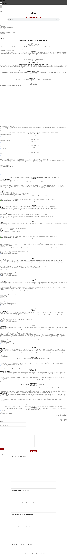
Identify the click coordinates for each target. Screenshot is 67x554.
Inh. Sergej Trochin (30, 17)
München (26, 47)
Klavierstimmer (15, 47)
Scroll (3, 0)
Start (1, 1)
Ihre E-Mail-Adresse (4, 425)
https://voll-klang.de (63, 420)
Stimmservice (5, 1)
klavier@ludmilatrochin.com (33, 133)
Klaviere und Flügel (12, 1)
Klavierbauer (26, 46)
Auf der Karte (33, 451)
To (1, 0)
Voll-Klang (5, 3)
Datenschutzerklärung (31, 553)
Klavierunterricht (20, 1)
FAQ (35, 1)
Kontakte (32, 1)
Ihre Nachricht (3, 433)
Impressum (24, 553)
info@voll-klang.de (34, 45)
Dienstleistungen (27, 1)
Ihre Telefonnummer (4, 429)
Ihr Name (2, 421)
